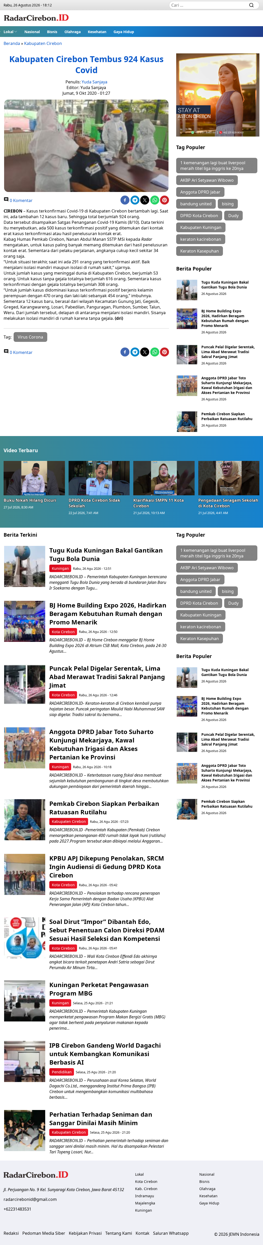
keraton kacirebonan (200, 239)
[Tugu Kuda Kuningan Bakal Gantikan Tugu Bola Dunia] (187, 290)
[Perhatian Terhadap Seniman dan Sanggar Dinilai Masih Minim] (24, 1130)
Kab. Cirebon (146, 1188)
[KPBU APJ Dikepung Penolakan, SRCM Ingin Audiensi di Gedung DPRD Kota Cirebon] (24, 874)
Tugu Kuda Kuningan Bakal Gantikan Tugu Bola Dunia (225, 284)
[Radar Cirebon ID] (36, 18)
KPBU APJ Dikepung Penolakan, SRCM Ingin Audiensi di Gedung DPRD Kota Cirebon (106, 866)
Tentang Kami (118, 1233)
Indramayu (144, 1195)
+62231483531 (17, 1209)
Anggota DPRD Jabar (200, 192)
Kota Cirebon (63, 631)
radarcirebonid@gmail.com (30, 1199)
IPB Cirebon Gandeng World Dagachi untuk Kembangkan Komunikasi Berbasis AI (105, 1053)
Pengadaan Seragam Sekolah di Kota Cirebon (228, 503)
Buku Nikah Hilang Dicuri (30, 500)
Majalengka (145, 1203)
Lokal (8, 31)
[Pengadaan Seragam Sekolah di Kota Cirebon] (229, 478)
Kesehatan (97, 31)
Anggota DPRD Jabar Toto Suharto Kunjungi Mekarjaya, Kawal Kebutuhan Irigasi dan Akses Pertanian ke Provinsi (226, 385)
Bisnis (52, 31)
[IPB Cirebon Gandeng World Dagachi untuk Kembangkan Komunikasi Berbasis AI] (24, 1061)
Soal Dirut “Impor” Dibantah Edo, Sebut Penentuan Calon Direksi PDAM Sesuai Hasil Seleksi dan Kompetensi (107, 930)
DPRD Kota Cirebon (199, 215)
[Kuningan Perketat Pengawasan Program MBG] (24, 1000)
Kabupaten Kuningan (200, 227)
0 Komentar (21, 200)
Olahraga (72, 31)
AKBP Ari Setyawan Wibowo (207, 180)
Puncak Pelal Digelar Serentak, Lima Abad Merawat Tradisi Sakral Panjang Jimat (228, 351)
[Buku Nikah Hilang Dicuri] (34, 478)
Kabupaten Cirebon (43, 43)
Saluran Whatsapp (171, 1233)
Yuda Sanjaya (94, 82)
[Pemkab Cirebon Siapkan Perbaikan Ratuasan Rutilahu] (187, 421)
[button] (10, 31)
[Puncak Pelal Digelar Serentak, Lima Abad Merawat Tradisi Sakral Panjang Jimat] (187, 354)
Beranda (12, 43)
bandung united (196, 204)
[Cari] (251, 5)
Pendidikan (62, 1071)
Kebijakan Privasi (85, 1233)
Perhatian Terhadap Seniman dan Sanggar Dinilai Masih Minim (100, 1118)
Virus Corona (30, 337)
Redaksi (11, 1233)
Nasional (32, 31)
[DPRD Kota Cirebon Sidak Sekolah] (99, 478)
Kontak (142, 1233)
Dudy (233, 215)
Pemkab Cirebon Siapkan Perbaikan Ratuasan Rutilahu (227, 416)
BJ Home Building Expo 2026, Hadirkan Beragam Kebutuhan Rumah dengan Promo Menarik (225, 318)
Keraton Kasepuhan (199, 251)
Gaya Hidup (124, 31)
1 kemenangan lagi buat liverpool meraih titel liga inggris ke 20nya (212, 165)
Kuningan (60, 568)
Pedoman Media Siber (43, 1233)
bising (228, 204)
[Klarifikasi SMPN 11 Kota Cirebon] (164, 478)
